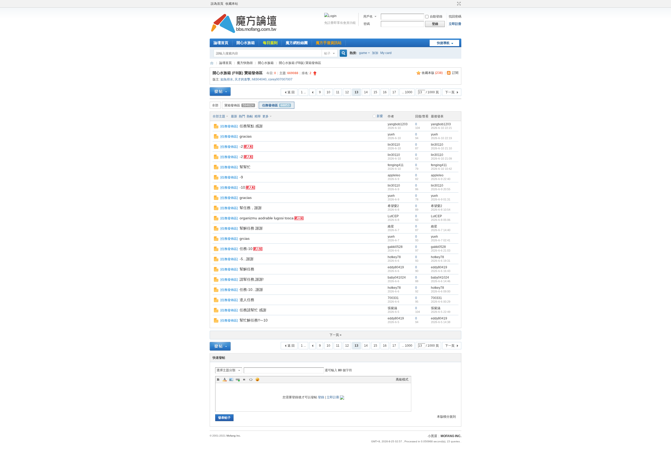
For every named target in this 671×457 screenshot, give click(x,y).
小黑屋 (432, 436)
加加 (375, 53)
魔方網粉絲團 (297, 43)
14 (366, 92)
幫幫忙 (245, 167)
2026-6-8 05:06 (440, 219)
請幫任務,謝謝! (252, 279)
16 (385, 92)
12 (347, 92)
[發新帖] (220, 91)
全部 (215, 105)
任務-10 (246, 249)
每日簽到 (270, 43)
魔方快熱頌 (245, 63)
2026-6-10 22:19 (441, 138)
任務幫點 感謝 (251, 126)
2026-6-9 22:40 (440, 179)
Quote (244, 379)
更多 (265, 116)
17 (394, 92)
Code (250, 379)
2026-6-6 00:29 (440, 301)
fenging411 (396, 165)
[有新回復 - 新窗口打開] (216, 127)
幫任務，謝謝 (251, 208)
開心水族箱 (245, 43)
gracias (246, 136)
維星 (391, 226)
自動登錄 (436, 16)
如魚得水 (226, 79)
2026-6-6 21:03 (440, 250)
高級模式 (402, 379)
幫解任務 (247, 269)
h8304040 (259, 79)
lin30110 (394, 144)
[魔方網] (244, 35)
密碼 (367, 24)
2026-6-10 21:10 (441, 148)
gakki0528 (395, 247)
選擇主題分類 (226, 370)
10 (328, 92)
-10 (242, 187)
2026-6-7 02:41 (440, 240)
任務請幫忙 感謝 (253, 310)
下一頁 (449, 92)
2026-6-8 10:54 (440, 209)
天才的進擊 (242, 79)
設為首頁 (217, 4)
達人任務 (247, 300)
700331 (393, 298)
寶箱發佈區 (239, 105)
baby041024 (397, 277)
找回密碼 (455, 16)
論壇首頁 (221, 43)
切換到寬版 (458, 3)
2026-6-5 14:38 (440, 322)
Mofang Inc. (233, 435)
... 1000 (407, 92)
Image (231, 379)
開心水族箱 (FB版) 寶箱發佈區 (238, 73)
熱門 (242, 116)
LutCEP (393, 216)
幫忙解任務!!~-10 (254, 320)
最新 (234, 116)
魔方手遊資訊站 (329, 43)
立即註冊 (455, 24)
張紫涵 (392, 308)
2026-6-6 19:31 (440, 260)
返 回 (291, 92)
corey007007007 (280, 79)
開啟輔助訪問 (454, 3)
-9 (241, 177)
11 (337, 92)
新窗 (380, 116)
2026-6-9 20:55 (440, 189)
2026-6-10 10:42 (441, 168)
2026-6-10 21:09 (441, 158)
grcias (245, 238)
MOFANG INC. (451, 436)
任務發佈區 (276, 105)
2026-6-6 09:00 (440, 291)
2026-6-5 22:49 (440, 311)
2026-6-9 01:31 (440, 199)
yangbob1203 (398, 124)
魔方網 (212, 63)
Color (224, 379)
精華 (258, 116)
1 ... (303, 92)
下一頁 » (335, 335)
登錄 (321, 397)
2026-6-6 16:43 (440, 271)
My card (386, 53)
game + (364, 53)
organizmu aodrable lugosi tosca (267, 218)
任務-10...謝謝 (251, 289)
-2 (241, 146)
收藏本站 (231, 4)
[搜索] (343, 53)
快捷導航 (443, 43)
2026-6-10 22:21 (441, 127)
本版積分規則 (446, 416)
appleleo (394, 175)
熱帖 (250, 116)
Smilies (257, 379)
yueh (391, 134)
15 (375, 92)
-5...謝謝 (246, 259)
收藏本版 (432, 73)
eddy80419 (396, 267)
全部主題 (219, 116)
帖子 (327, 53)
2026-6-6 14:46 (440, 281)
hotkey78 (394, 257)
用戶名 (368, 16)
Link (237, 379)
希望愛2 (393, 206)
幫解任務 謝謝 (251, 228)
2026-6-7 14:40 (440, 230)
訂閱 (455, 73)
